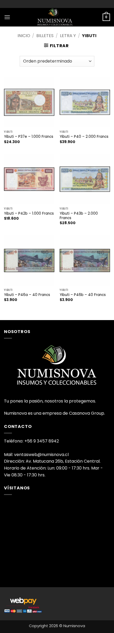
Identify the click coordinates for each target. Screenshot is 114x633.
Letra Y (68, 36)
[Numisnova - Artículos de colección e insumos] (57, 17)
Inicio (23, 36)
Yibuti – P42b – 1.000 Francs (29, 213)
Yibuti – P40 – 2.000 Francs (84, 136)
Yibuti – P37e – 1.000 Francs (28, 136)
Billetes (45, 36)
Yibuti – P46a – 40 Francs (27, 295)
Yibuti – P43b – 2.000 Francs (79, 215)
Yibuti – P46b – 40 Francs (83, 295)
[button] (7, 17)
